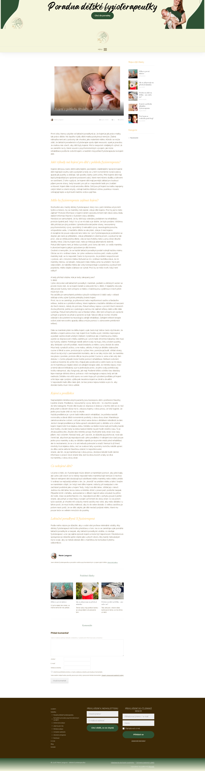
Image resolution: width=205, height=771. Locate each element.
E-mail (53, 663)
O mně (53, 741)
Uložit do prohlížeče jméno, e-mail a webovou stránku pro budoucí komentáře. (78, 672)
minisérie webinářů (59, 732)
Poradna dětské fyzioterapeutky (63, 715)
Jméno (53, 659)
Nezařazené (134, 138)
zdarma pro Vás (58, 726)
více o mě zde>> (112, 562)
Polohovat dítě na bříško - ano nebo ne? (112, 603)
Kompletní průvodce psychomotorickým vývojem (66, 719)
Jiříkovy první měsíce (59, 602)
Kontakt (53, 747)
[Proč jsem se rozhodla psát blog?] (133, 118)
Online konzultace (59, 723)
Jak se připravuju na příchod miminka (86, 603)
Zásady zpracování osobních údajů (112, 675)
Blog (52, 744)
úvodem (53, 709)
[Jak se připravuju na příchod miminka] (87, 591)
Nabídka (53, 712)
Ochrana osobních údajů (145, 763)
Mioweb (151, 767)
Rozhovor (56, 738)
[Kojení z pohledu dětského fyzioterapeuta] (133, 107)
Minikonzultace (58, 729)
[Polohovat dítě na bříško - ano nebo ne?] (112, 591)
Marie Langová (58, 120)
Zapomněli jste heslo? (138, 741)
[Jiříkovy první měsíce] (62, 591)
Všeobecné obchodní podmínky (122, 763)
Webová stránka (56, 668)
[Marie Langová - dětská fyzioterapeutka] (102, 37)
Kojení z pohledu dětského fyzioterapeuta (145, 106)
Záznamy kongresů (59, 735)
